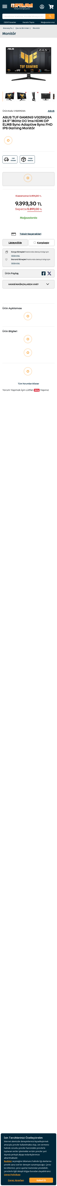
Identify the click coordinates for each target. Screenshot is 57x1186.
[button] (4, 6)
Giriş (37, 390)
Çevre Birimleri (23, 28)
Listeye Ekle (15, 242)
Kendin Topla (28, 22)
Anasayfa (7, 28)
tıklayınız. (15, 255)
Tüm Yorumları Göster (28, 383)
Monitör (36, 28)
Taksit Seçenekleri (30, 233)
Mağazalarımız (48, 22)
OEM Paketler (10, 22)
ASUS (51, 110)
